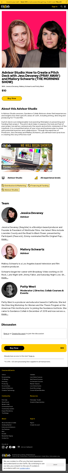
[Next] (66, 2)
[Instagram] (3, 447)
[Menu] (65, 6)
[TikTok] (6, 447)
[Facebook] (10, 447)
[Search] (62, 6)
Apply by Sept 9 (55, 2)
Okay (55, 465)
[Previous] (2, 2)
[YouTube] (13, 447)
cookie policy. (25, 468)
